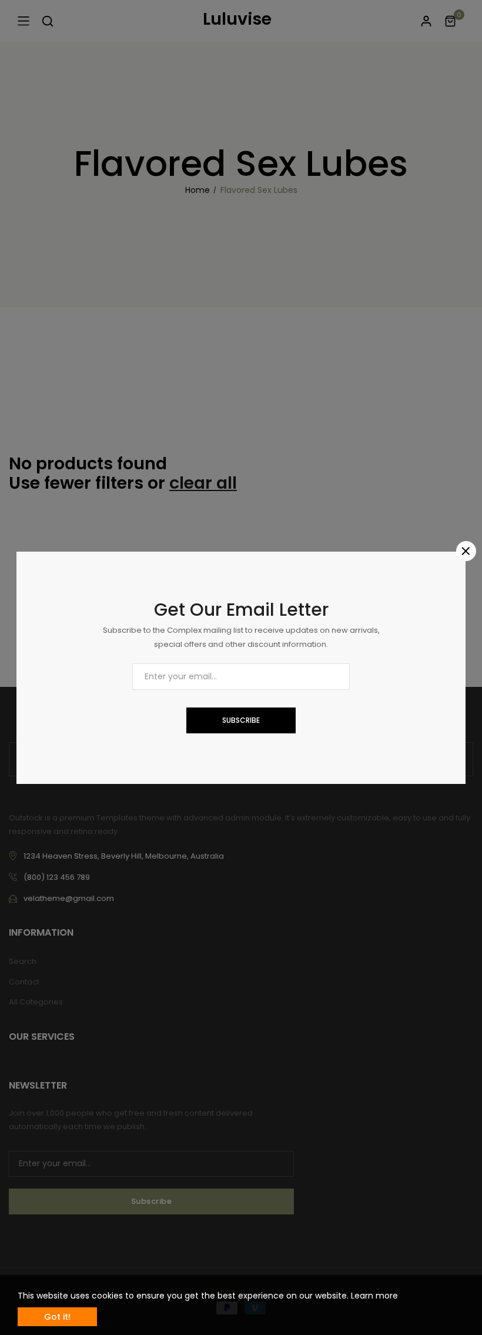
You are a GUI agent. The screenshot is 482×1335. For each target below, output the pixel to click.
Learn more (374, 1295)
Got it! (57, 1317)
